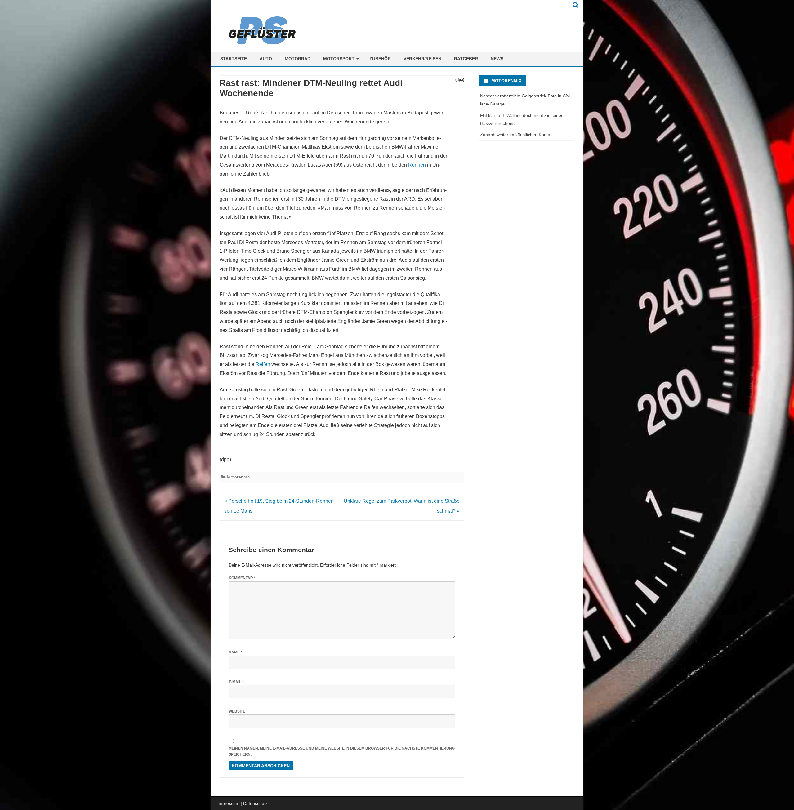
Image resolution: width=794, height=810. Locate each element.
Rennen (417, 164)
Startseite (233, 58)
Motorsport (339, 58)
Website (237, 711)
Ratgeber (466, 58)
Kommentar (242, 578)
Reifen (263, 364)
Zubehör (380, 58)
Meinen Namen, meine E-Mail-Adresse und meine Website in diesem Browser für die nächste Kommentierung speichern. (342, 751)
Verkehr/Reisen (422, 58)
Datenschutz (255, 803)
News (497, 58)
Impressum (228, 803)
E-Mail (236, 682)
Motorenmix (238, 476)
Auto (266, 58)
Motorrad (297, 58)
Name (235, 652)
